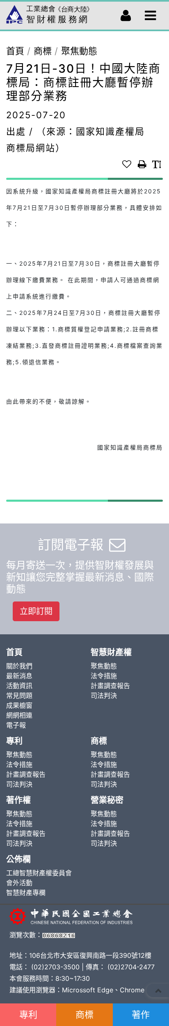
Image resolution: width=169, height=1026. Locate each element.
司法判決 (104, 695)
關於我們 (19, 666)
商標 (84, 1014)
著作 (141, 1014)
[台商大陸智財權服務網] (49, 12)
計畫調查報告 (110, 686)
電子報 (16, 725)
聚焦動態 (79, 51)
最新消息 (19, 676)
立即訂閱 (36, 611)
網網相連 (19, 715)
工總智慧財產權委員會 (39, 873)
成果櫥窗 (19, 705)
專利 (28, 1014)
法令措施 (104, 676)
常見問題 (19, 695)
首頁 (15, 51)
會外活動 (19, 883)
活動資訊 (19, 686)
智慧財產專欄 (26, 892)
